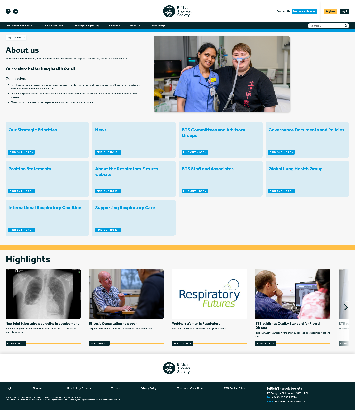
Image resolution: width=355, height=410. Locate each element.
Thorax (115, 388)
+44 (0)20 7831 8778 (284, 397)
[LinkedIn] (15, 11)
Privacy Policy (149, 388)
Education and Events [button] (20, 25)
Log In (344, 11)
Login (9, 388)
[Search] (346, 26)
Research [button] (114, 25)
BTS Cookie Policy (234, 388)
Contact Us (283, 11)
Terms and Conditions (190, 388)
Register (330, 11)
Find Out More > (21, 152)
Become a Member (304, 11)
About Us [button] (134, 25)
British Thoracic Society (177, 11)
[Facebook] (8, 11)
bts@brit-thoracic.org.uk (290, 401)
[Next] (344, 307)
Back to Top (337, 408)
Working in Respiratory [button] (86, 25)
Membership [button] (157, 25)
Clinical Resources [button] (52, 25)
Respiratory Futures (79, 388)
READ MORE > (16, 343)
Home (10, 37)
